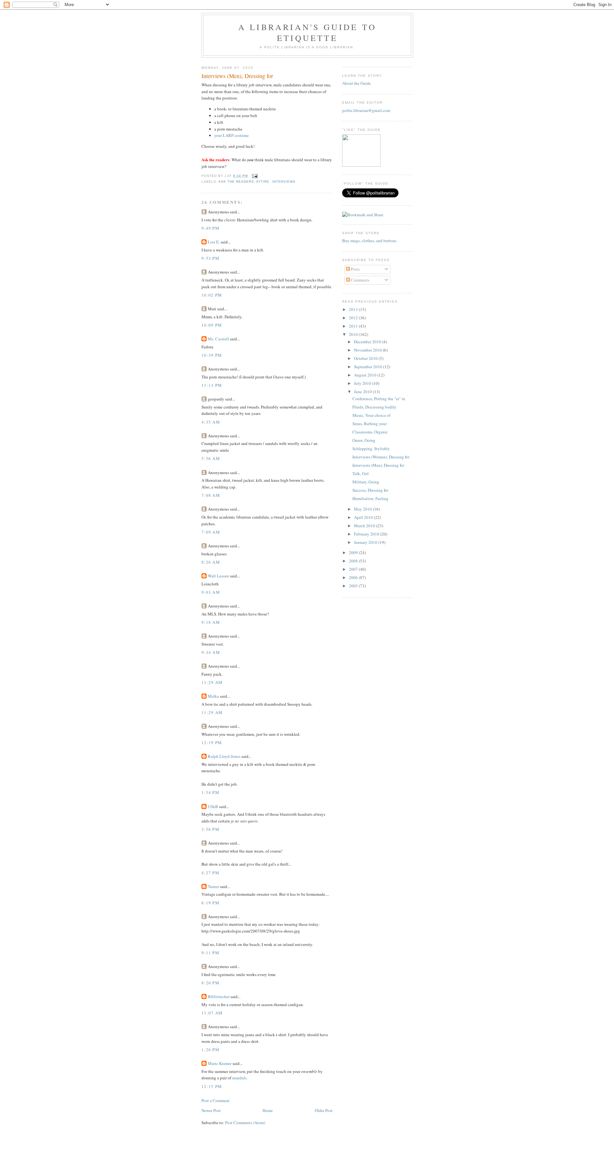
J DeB (213, 806)
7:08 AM (210, 495)
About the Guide (356, 83)
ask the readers (236, 181)
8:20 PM (210, 983)
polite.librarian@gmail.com (366, 110)
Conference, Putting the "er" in (378, 398)
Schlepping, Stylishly (371, 448)
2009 (354, 552)
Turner (213, 886)
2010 (354, 334)
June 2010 (363, 391)
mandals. (240, 1078)
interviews (283, 181)
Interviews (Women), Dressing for (380, 457)
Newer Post (211, 1110)
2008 (354, 561)
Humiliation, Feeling (370, 498)
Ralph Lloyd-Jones (224, 756)
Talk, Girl (360, 473)
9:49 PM (210, 228)
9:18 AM (210, 622)
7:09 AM (210, 532)
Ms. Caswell (218, 339)
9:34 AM (210, 652)
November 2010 (368, 350)
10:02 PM (211, 295)
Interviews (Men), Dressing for (237, 76)
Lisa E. (214, 242)
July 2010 (363, 383)
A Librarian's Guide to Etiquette (307, 32)
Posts (355, 269)
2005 (354, 586)
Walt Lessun (218, 576)
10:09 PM (211, 325)
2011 (354, 326)
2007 (354, 569)
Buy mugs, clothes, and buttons (369, 240)
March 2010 (365, 525)
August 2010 (365, 375)
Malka (213, 696)
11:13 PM (211, 385)
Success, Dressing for (370, 490)
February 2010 (367, 534)
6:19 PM (210, 903)
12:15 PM (211, 1086)
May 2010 (363, 509)
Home (268, 1110)
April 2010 (364, 517)
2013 (354, 309)
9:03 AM (210, 592)
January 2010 (366, 542)
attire (262, 181)
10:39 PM (211, 355)
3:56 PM (210, 829)
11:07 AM (212, 1013)
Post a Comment (215, 1100)
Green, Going (363, 440)
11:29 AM (212, 682)
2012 (354, 318)
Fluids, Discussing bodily (374, 407)
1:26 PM (210, 1049)
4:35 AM (210, 422)
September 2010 (368, 366)
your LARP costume (231, 135)
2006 (354, 577)
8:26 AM (210, 562)
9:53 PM (210, 258)
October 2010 (366, 358)
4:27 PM (210, 873)
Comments (359, 280)
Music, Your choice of (371, 415)
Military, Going (365, 482)
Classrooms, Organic (370, 432)
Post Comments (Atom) (245, 1122)
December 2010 (368, 342)
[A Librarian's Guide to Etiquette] (361, 165)
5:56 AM (210, 458)
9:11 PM (210, 953)
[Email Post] (254, 176)
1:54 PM (210, 792)
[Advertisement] (307, 1160)
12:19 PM (211, 742)
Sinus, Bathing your (369, 423)
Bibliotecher (219, 996)
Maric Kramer (220, 1063)
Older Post (324, 1110)
